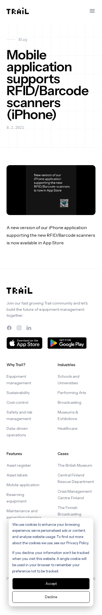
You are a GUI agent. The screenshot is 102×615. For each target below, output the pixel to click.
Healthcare (68, 428)
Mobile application (23, 484)
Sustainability (18, 392)
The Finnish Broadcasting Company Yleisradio (75, 514)
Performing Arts (72, 392)
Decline (51, 597)
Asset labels (17, 475)
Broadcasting (69, 402)
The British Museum (75, 465)
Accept (51, 583)
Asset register (19, 465)
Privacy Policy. (77, 543)
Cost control (17, 402)
